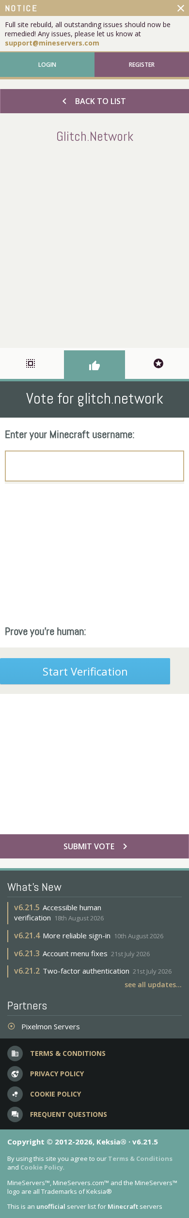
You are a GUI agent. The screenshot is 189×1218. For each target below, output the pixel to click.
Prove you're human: (45, 631)
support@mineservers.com (52, 42)
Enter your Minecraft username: (70, 434)
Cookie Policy (41, 1167)
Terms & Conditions (140, 1158)
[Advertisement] (94, 244)
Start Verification (85, 671)
